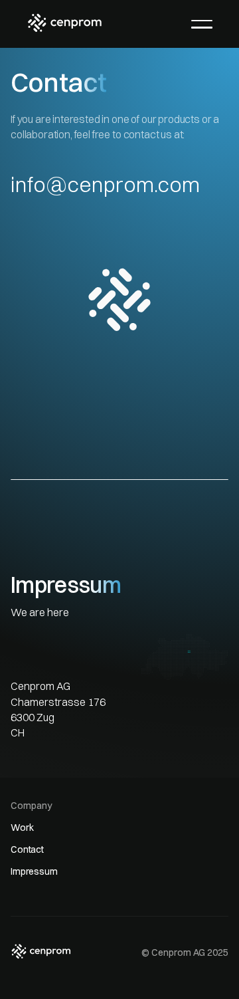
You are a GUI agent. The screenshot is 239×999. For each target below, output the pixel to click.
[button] (202, 24)
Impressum (34, 871)
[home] (64, 23)
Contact (27, 849)
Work (22, 827)
